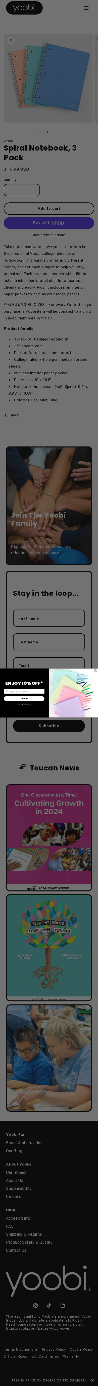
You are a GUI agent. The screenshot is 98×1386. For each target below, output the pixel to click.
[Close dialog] (95, 671)
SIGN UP (24, 698)
